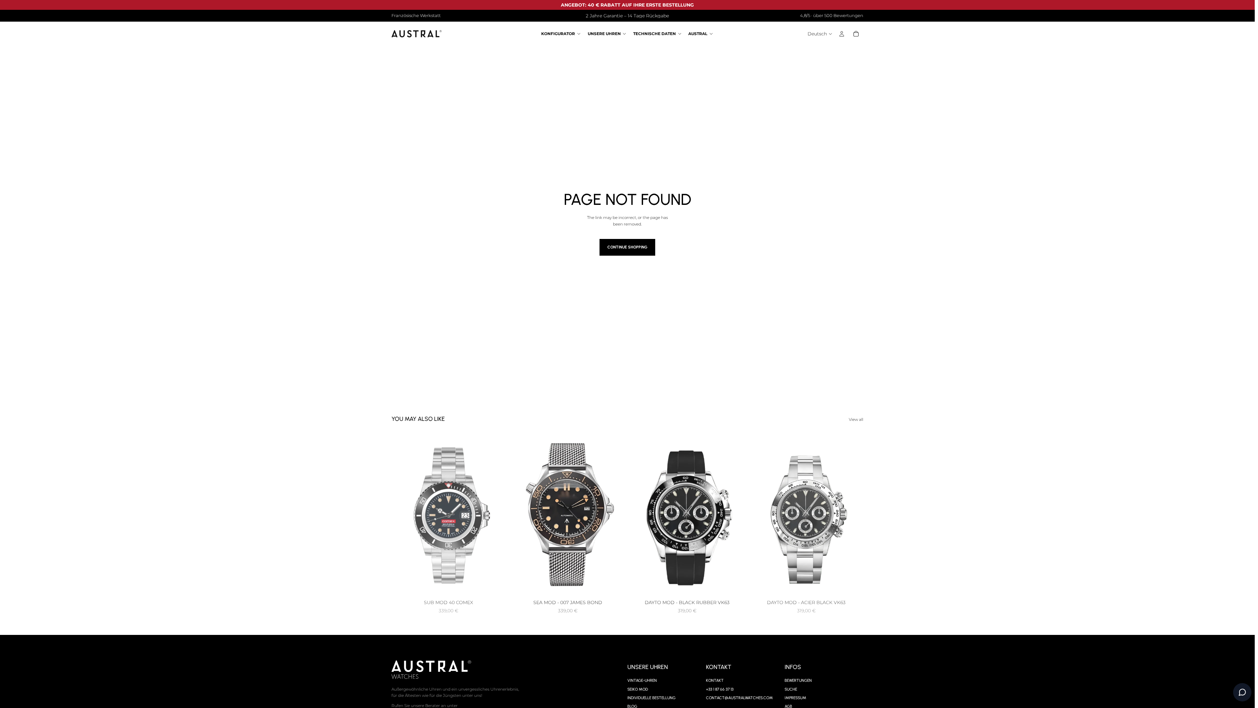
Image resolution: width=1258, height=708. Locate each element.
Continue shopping (627, 247)
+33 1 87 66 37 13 (720, 689)
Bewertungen (798, 680)
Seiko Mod (637, 689)
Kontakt (715, 680)
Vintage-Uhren (642, 680)
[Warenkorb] (856, 34)
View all (856, 419)
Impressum (795, 698)
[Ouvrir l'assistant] (1242, 692)
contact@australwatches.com (739, 698)
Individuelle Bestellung (651, 698)
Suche (791, 689)
